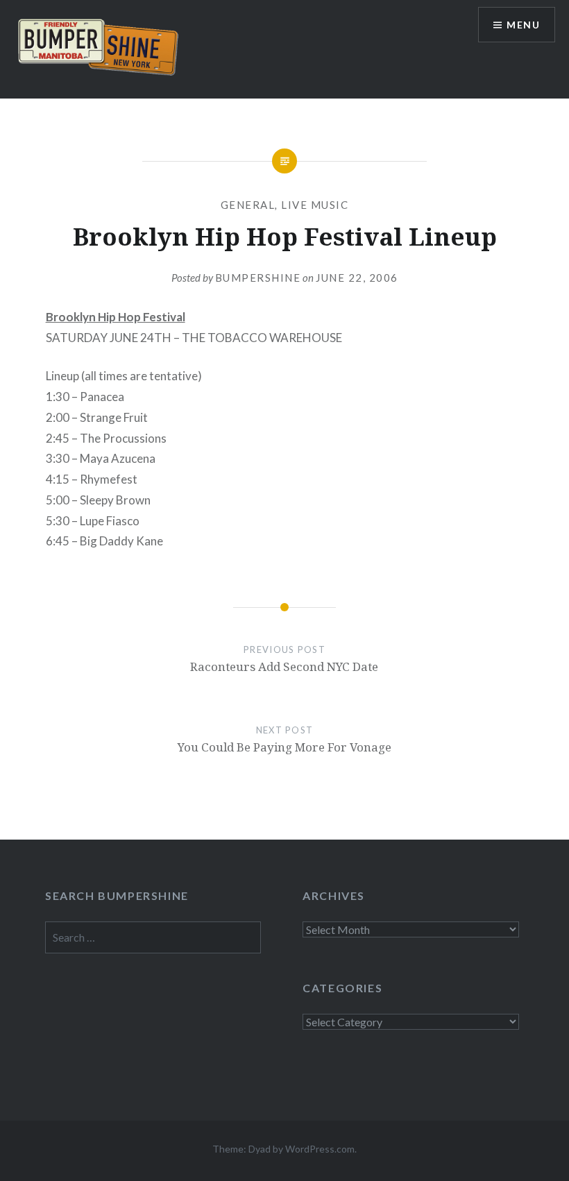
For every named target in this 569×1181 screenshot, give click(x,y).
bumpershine (258, 277)
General (248, 204)
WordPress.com (320, 1149)
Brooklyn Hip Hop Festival (115, 316)
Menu (523, 25)
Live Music (314, 204)
